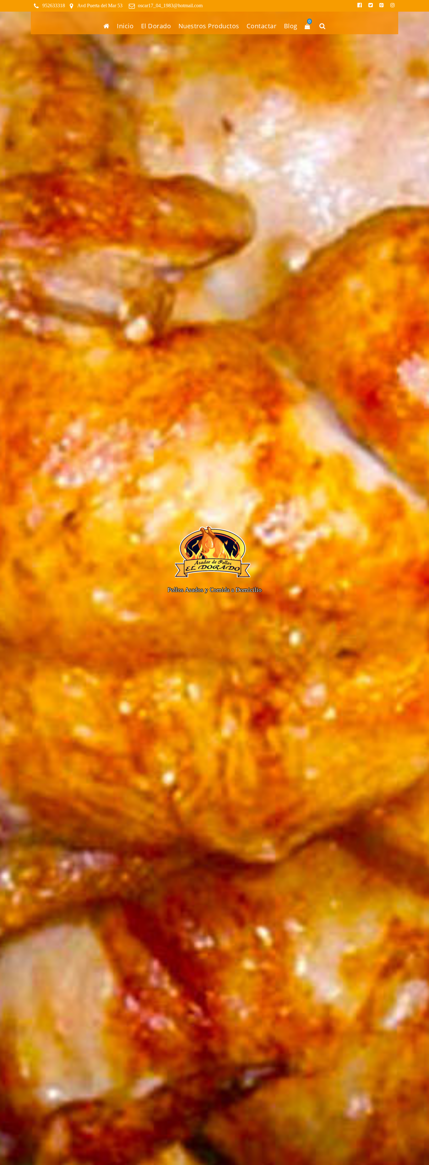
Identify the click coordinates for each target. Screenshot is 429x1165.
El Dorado (156, 26)
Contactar (262, 26)
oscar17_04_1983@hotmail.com (170, 5)
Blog (290, 26)
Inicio (125, 26)
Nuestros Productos (208, 26)
